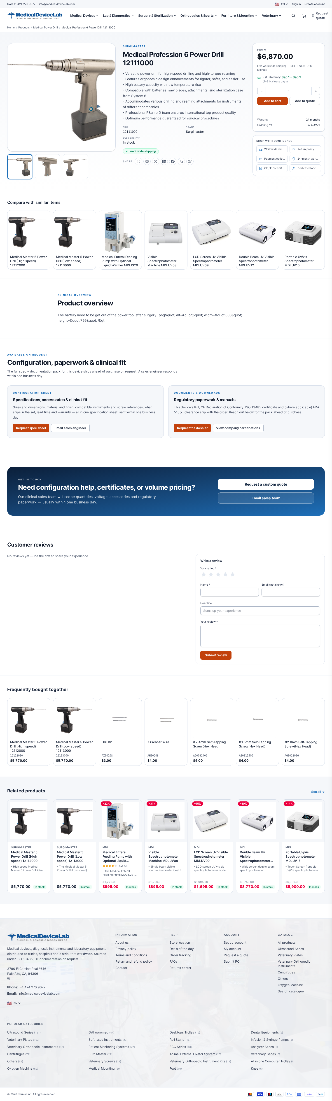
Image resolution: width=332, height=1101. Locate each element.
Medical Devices (82, 15)
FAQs (173, 961)
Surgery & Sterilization (155, 15)
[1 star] (203, 574)
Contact (121, 968)
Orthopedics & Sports (197, 15)
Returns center (180, 968)
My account (232, 949)
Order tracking (180, 955)
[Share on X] (155, 161)
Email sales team (266, 498)
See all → (318, 792)
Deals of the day (182, 949)
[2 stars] (211, 574)
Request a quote (236, 955)
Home (11, 27)
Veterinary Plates (290, 955)
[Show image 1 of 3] (19, 166)
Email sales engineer (70, 428)
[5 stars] (232, 574)
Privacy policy (125, 949)
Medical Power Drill (45, 27)
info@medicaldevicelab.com (57, 4)
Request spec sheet (31, 428)
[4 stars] (225, 574)
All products (286, 942)
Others (283, 978)
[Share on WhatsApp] (138, 161)
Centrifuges (286, 972)
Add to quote (305, 101)
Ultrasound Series (291, 949)
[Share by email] (147, 161)
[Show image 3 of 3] (75, 166)
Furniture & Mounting (237, 15)
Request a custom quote (266, 484)
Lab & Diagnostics (117, 15)
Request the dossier (192, 428)
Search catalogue (291, 991)
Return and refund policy (133, 961)
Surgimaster (134, 46)
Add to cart (272, 101)
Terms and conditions (131, 955)
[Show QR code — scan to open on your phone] (190, 161)
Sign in (296, 4)
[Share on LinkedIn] (164, 161)
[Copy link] (181, 161)
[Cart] (304, 15)
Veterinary (270, 15)
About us (122, 942)
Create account (314, 4)
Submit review (216, 655)
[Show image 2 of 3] (47, 166)
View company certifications (238, 428)
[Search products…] (293, 15)
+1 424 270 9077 (21, 4)
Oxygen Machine (290, 985)
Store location (180, 942)
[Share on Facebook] (172, 161)
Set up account (235, 942)
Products (24, 27)
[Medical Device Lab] (35, 15)
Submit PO (232, 961)
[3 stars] (218, 574)
